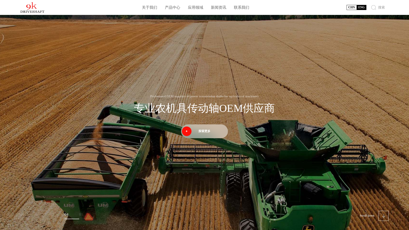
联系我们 (241, 7)
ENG (361, 7)
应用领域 (195, 7)
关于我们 (149, 7)
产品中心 (172, 7)
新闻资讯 (218, 7)
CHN (351, 7)
